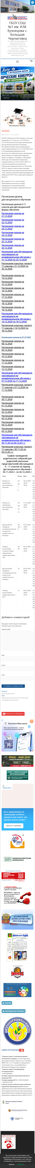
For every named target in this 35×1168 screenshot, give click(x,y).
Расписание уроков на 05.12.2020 (13, 430)
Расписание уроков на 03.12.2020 (13, 417)
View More (6, 97)
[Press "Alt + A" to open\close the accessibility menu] (32, 2)
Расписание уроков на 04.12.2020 (13, 423)
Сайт (3, 675)
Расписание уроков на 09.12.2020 (13, 348)
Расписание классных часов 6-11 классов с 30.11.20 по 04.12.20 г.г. (17, 449)
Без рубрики (5, 130)
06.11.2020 (6, 134)
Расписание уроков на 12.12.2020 (13, 368)
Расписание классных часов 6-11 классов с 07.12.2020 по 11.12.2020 (17, 387)
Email (4, 665)
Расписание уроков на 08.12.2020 (13, 342)
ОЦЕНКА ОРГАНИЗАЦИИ (10, 1050)
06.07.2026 (6, 95)
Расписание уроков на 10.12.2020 (13, 355)
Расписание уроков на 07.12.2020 (16, 337)
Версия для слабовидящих (15, 713)
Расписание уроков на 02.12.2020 (13, 410)
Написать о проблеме (13, 826)
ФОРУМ (8, 1003)
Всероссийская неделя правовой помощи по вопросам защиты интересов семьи (17, 90)
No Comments (16, 95)
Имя (3, 655)
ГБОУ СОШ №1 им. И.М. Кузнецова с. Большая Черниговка (17, 30)
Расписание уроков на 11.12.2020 (13, 361)
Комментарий (6, 629)
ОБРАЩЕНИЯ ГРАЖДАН (15, 1011)
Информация (6, 84)
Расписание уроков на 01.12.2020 (13, 404)
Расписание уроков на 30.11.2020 (13, 398)
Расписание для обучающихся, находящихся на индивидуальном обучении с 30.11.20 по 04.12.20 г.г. (17, 438)
